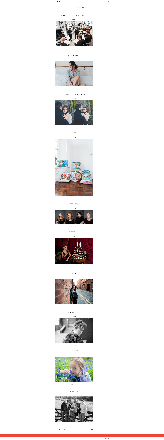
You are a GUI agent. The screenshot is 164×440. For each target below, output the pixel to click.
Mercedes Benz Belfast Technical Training (74, 15)
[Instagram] (105, 438)
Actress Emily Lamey (74, 312)
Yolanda (74, 273)
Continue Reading (74, 48)
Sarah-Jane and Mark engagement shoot (74, 94)
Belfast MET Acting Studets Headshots (74, 205)
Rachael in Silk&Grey (74, 55)
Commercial (72, 14)
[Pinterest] (106, 438)
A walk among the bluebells (74, 352)
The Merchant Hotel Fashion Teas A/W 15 (74, 233)
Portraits (76, 203)
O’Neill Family (74, 391)
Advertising (70, 231)
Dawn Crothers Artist (74, 134)
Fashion (74, 231)
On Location (77, 14)
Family (72, 350)
